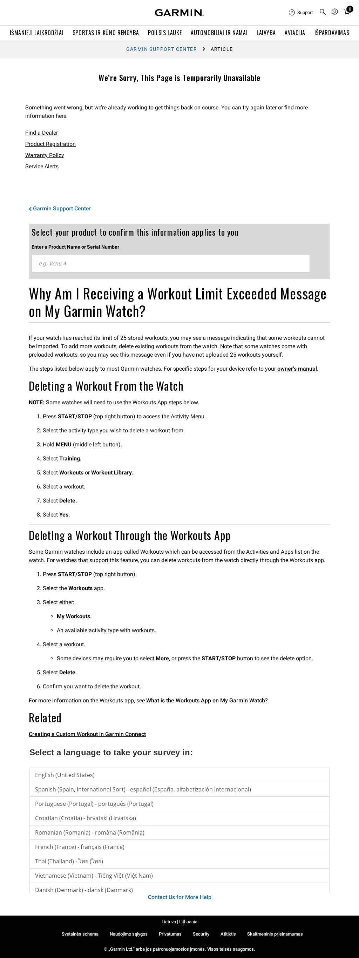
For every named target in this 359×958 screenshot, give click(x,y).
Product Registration (50, 144)
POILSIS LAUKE (165, 32)
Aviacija (295, 32)
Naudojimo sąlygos (129, 934)
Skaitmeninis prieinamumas (275, 934)
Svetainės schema (80, 934)
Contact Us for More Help (179, 897)
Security (201, 934)
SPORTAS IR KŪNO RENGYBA (106, 32)
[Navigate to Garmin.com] (179, 12)
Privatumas (170, 934)
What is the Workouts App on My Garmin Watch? (207, 700)
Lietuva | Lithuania (179, 921)
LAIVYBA (266, 32)
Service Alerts (42, 166)
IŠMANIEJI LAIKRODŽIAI (36, 32)
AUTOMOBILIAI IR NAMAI (219, 32)
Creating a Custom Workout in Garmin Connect (87, 734)
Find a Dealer (41, 132)
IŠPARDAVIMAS (332, 32)
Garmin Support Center (161, 49)
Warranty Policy (44, 155)
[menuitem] (301, 12)
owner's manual (297, 368)
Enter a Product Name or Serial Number (75, 247)
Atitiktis (228, 934)
